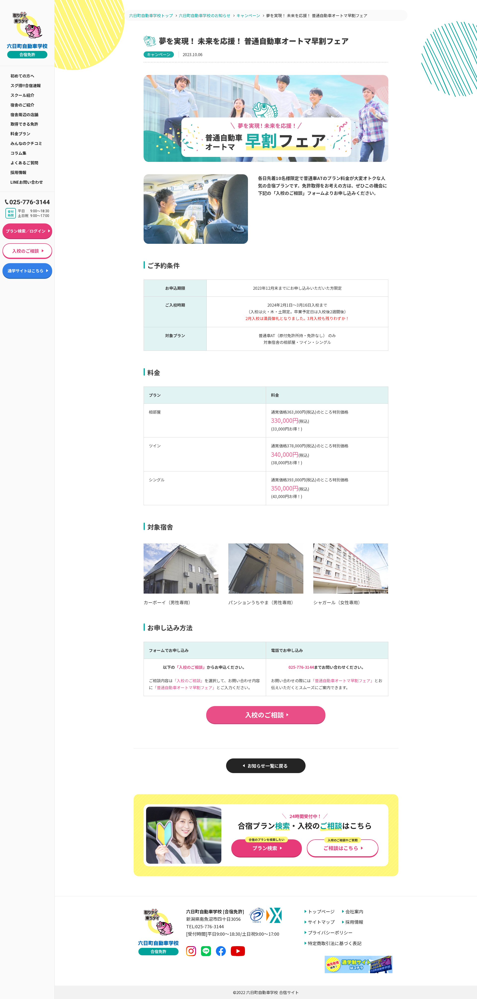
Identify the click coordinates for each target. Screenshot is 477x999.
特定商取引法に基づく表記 (334, 943)
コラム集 (18, 153)
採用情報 (18, 172)
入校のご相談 (25, 251)
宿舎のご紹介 (22, 105)
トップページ (321, 911)
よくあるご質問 (24, 163)
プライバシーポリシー (330, 932)
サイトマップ (321, 922)
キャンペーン (248, 15)
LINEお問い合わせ (26, 182)
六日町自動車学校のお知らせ (205, 15)
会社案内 (354, 911)
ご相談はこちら (340, 845)
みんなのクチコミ (26, 143)
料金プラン (20, 134)
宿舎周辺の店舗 (24, 114)
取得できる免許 (24, 124)
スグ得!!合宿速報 (25, 85)
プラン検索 (266, 845)
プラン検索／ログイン (25, 231)
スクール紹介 (22, 95)
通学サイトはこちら (25, 271)
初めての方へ (22, 76)
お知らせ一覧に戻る (267, 765)
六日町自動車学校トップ (151, 15)
